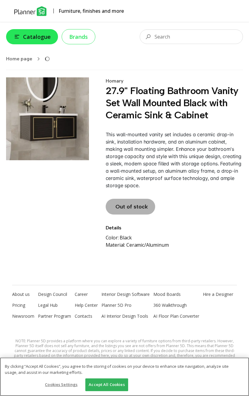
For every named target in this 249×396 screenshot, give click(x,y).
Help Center (86, 305)
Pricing (18, 305)
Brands (78, 36)
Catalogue (37, 36)
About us (21, 294)
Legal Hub (48, 305)
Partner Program (54, 316)
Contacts (83, 316)
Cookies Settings (61, 384)
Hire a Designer (218, 294)
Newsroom (23, 316)
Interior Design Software (125, 294)
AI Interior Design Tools (124, 316)
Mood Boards (167, 294)
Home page (19, 59)
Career (81, 294)
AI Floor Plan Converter (176, 316)
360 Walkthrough (170, 305)
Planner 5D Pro (116, 305)
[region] (124, 376)
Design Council (52, 294)
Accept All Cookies (106, 384)
